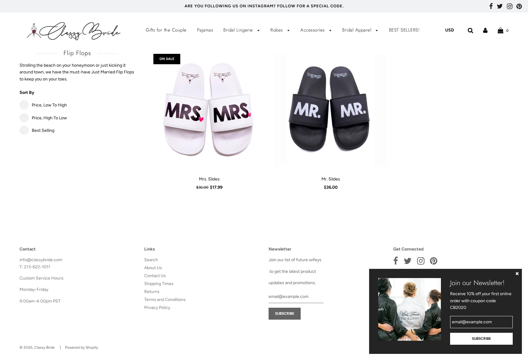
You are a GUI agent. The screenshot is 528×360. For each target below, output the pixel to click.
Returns (152, 291)
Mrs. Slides (209, 179)
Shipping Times (159, 283)
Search (151, 259)
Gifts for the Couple (166, 30)
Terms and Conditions (165, 299)
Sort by (27, 92)
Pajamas (205, 30)
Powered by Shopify (81, 347)
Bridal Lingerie (239, 30)
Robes (277, 30)
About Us (153, 267)
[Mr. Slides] (331, 110)
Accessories (313, 30)
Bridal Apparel (357, 30)
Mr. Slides (330, 179)
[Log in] (485, 30)
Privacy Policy (157, 307)
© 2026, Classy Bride (37, 347)
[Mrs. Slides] (209, 110)
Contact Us (155, 275)
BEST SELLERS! (404, 30)
